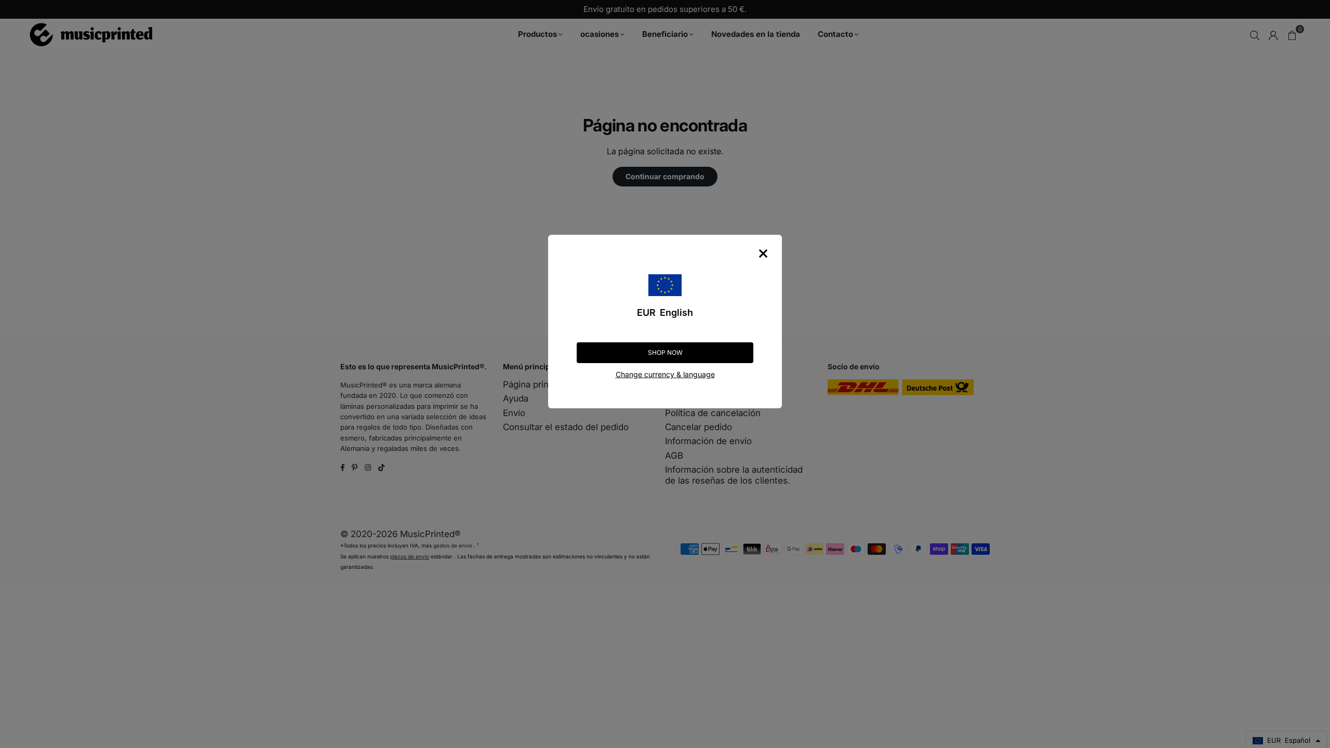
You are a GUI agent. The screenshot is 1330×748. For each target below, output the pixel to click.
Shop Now (665, 352)
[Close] (763, 253)
